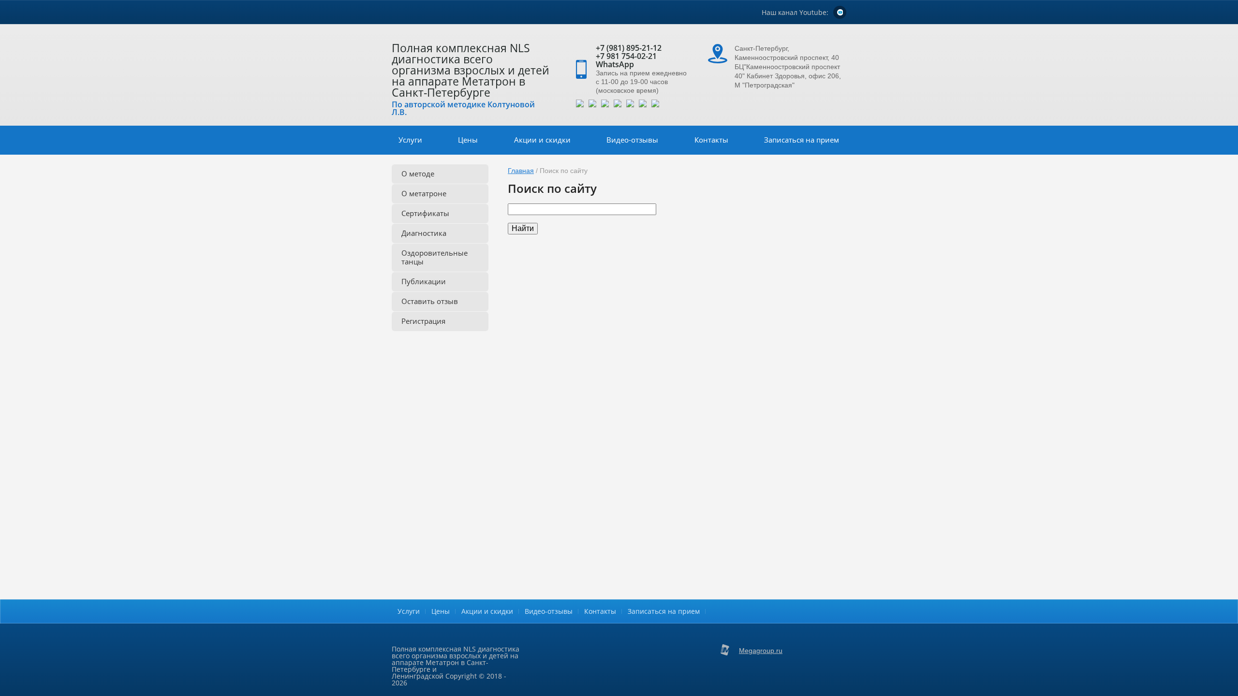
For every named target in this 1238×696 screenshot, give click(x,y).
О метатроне (423, 193)
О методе (417, 173)
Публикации (423, 281)
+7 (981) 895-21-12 (629, 48)
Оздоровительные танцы (434, 257)
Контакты (711, 140)
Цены (468, 140)
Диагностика (423, 233)
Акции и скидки (542, 140)
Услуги (410, 140)
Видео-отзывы (632, 140)
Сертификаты (425, 213)
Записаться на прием (801, 140)
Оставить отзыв (429, 301)
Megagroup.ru (760, 650)
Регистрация (423, 321)
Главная (521, 170)
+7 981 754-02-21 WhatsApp (626, 60)
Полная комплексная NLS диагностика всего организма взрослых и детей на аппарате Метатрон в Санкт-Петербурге (470, 70)
